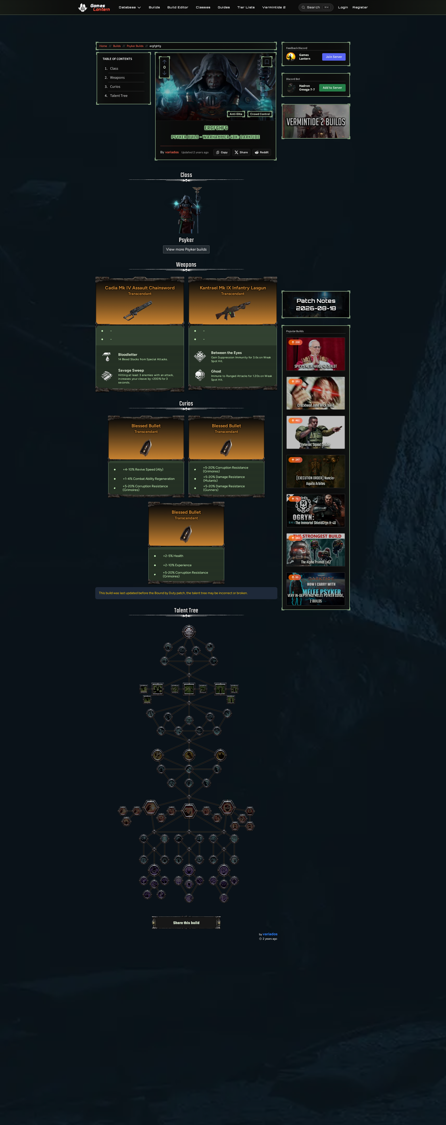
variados (172, 152)
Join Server (334, 57)
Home (103, 46)
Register (360, 7)
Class (114, 68)
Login (343, 7)
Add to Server (332, 87)
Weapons (117, 77)
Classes (203, 7)
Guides (224, 7)
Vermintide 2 (274, 7)
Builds (154, 7)
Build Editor (177, 7)
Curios (115, 86)
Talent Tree (119, 95)
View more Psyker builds (186, 249)
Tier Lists (246, 7)
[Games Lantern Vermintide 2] (315, 121)
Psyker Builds (135, 46)
